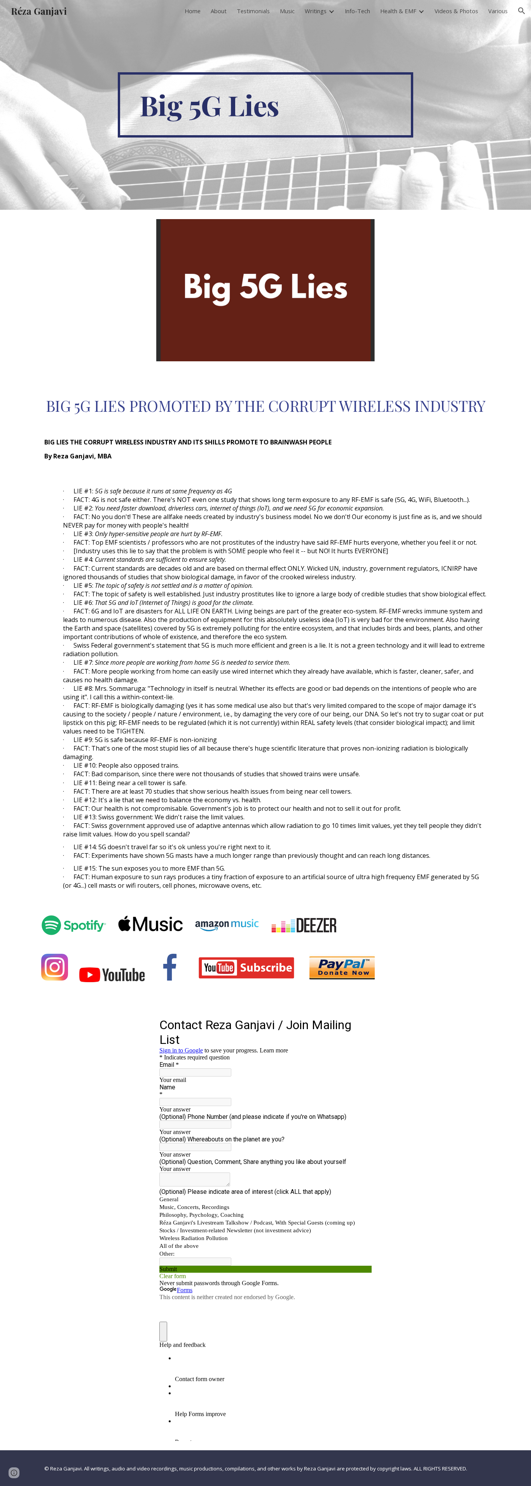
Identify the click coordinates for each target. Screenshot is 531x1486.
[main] (265, 105)
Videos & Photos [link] (456, 11)
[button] (521, 11)
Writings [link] (316, 11)
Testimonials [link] (253, 11)
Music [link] (287, 11)
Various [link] (498, 11)
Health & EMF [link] (398, 11)
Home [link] (193, 11)
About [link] (219, 11)
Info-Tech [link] (357, 11)
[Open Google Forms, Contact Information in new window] (360, 1024)
